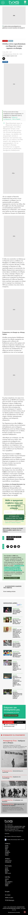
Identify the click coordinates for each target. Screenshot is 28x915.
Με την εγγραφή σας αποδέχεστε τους (14, 522)
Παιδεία (6, 884)
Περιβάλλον (7, 852)
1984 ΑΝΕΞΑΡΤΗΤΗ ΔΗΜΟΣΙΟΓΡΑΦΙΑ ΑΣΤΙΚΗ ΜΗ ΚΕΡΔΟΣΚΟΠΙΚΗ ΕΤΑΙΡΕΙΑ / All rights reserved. (14, 908)
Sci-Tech (7, 853)
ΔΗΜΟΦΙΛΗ (20, 722)
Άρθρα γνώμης (8, 860)
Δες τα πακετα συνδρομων (11, 715)
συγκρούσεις (10, 539)
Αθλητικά (7, 851)
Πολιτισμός (8, 866)
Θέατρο (6, 869)
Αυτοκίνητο (7, 883)
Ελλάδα (6, 845)
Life (6, 880)
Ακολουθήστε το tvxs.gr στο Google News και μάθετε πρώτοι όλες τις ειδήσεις (13, 530)
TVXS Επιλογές (9, 900)
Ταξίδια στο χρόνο (9, 897)
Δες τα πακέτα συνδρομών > (12, 577)
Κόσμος (6, 847)
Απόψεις (7, 858)
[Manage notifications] (25, 912)
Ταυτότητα (7, 833)
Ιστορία (7, 891)
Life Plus (7, 877)
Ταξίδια (6, 885)
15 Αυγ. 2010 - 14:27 (7, 52)
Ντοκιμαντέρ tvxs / (8, 771)
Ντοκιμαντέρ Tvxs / (10, 741)
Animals (7, 879)
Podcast (7, 855)
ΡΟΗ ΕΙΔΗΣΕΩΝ (8, 722)
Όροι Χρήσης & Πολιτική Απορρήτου (13, 836)
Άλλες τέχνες (8, 873)
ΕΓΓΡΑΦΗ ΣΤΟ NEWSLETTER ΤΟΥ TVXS (14, 517)
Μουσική (7, 870)
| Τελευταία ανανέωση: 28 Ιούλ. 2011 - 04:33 (12, 54)
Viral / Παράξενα (8, 881)
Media (6, 848)
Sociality (18, 912)
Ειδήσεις (7, 843)
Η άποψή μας (8, 862)
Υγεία (6, 849)
